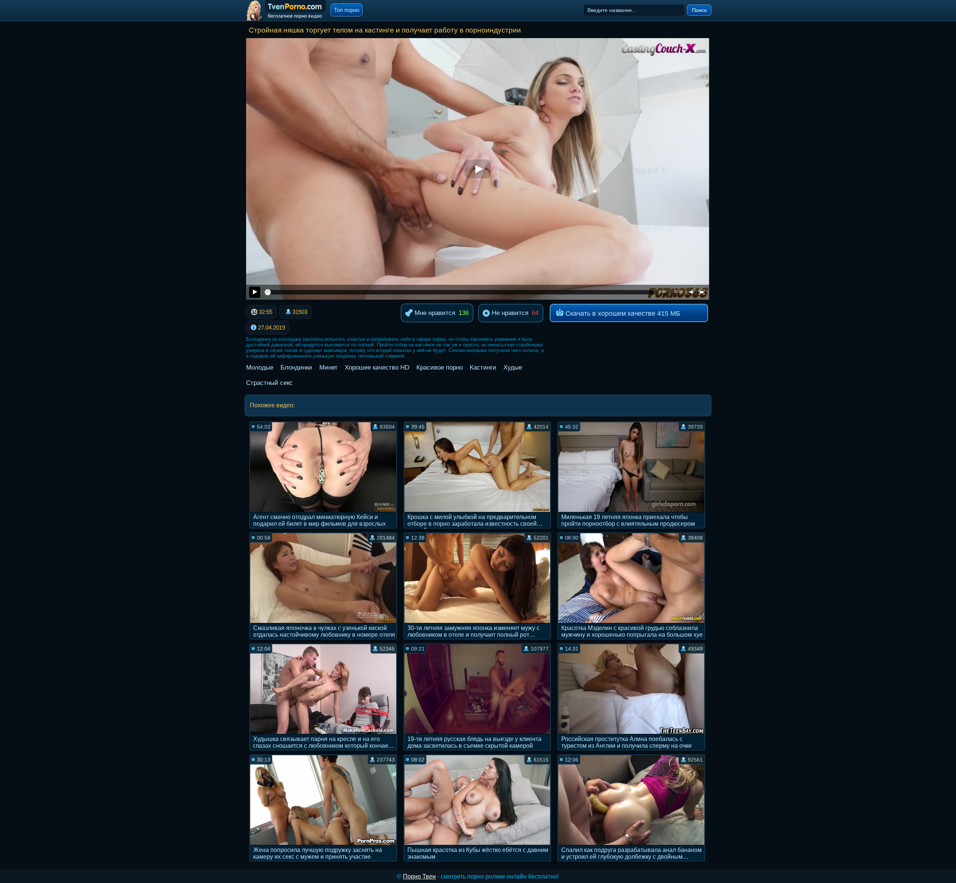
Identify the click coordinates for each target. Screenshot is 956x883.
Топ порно (346, 10)
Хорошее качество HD (377, 367)
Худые (512, 367)
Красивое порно (439, 367)
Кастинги (483, 367)
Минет (328, 367)
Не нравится (509, 313)
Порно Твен (419, 876)
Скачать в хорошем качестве (622, 313)
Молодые (259, 367)
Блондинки (296, 367)
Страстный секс (269, 382)
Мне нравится (434, 313)
